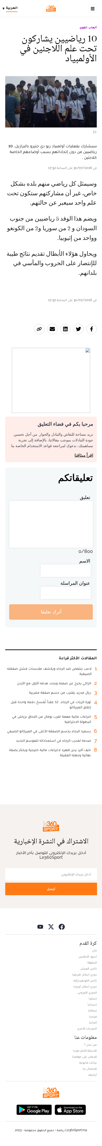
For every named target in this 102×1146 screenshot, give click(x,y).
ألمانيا (93, 1022)
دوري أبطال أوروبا (85, 986)
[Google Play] (34, 1109)
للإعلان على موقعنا (84, 1056)
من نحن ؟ (90, 1044)
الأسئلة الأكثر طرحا (85, 1050)
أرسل (51, 889)
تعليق (85, 497)
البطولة (92, 962)
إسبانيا (92, 1004)
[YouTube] (40, 926)
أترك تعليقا (51, 611)
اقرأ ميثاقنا (84, 455)
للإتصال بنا (90, 1068)
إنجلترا (93, 998)
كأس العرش (88, 968)
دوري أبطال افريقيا (84, 974)
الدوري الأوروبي (87, 992)
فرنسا (93, 1016)
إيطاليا (92, 1010)
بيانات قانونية (88, 1062)
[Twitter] (51, 926)
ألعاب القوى (88, 27)
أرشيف (92, 1074)
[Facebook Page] (62, 926)
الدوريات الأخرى (87, 1028)
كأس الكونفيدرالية (85, 980)
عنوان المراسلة (75, 583)
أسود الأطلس (87, 956)
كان (94, 950)
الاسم (84, 561)
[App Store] (70, 1109)
